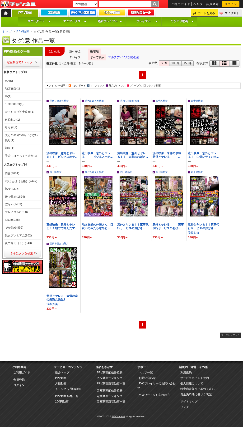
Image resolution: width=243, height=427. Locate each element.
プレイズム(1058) (16, 212)
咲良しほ (193, 232)
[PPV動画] (25, 14)
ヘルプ (198, 4)
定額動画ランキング (109, 396)
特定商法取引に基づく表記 (197, 389)
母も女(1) (11, 127)
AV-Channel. (118, 416)
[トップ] (6, 13)
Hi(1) (8, 96)
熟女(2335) (12, 189)
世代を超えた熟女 (59, 100)
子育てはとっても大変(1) (21, 155)
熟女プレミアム (108, 21)
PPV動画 (22, 31)
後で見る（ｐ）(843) (18, 243)
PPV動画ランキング (109, 378)
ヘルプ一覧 (146, 372)
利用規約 (186, 372)
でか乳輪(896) (14, 227)
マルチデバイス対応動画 (124, 57)
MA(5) (9, 81)
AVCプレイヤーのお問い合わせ (156, 385)
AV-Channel (18, 4)
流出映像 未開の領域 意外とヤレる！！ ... (168, 155)
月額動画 (60, 383)
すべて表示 (97, 57)
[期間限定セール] (140, 13)
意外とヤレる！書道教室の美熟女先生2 (62, 297)
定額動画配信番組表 (109, 390)
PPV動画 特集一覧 (67, 396)
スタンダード (36, 21)
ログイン (230, 4)
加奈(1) (9, 148)
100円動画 (62, 401)
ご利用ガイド (181, 4)
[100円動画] (112, 13)
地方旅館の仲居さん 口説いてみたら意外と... (97, 226)
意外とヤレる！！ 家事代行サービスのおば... (168, 226)
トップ (7, 31)
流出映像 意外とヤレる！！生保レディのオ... (203, 155)
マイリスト (232, 13)
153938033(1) (14, 104)
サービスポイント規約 (194, 378)
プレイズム (143, 21)
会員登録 (212, 4)
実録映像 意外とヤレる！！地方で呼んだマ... (62, 226)
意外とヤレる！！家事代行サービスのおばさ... (133, 226)
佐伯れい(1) (12, 119)
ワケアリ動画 (179, 21)
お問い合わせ (147, 378)
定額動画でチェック (20, 62)
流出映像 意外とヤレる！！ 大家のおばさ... (132, 155)
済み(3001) (12, 173)
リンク (184, 407)
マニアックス (71, 21)
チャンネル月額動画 (68, 389)
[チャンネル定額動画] (83, 13)
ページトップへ (229, 335)
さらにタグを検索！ (23, 253)
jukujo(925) (12, 219)
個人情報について (191, 383)
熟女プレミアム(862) (18, 235)
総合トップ (62, 372)
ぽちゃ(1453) (13, 204)
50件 (164, 63)
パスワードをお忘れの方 (154, 395)
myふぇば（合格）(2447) (21, 181)
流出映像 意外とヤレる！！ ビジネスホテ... (62, 155)
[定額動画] (54, 13)
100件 (175, 63)
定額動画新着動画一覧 (111, 401)
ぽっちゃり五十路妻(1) (19, 111)
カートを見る (206, 13)
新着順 (94, 51)
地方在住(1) (12, 88)
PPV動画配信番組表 (109, 372)
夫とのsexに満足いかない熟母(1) (21, 137)
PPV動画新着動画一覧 (111, 383)
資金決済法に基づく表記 (196, 394)
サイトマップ (188, 401)
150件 (187, 63)
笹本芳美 (52, 304)
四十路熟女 (162, 100)
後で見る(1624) (15, 196)
